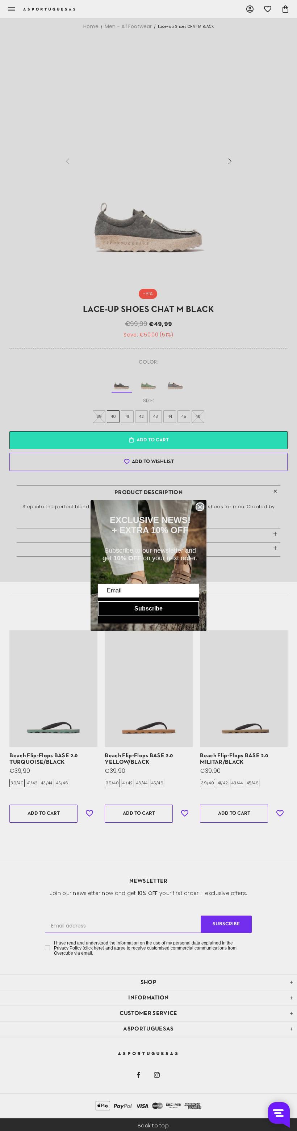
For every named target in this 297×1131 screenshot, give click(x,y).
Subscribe (148, 608)
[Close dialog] (200, 506)
